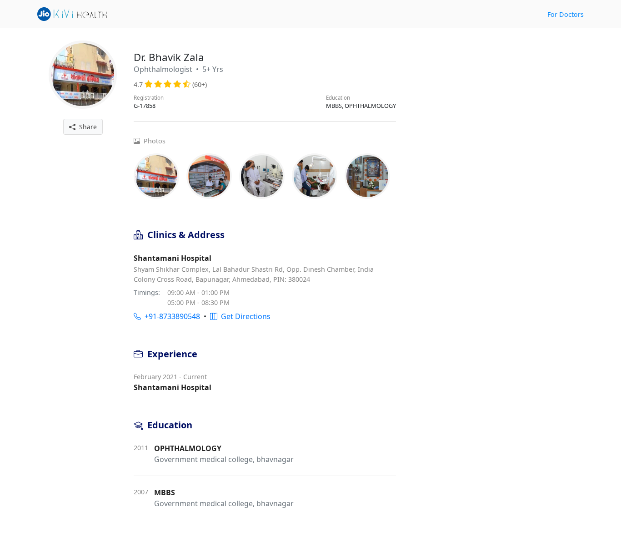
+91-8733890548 (170, 316)
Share (86, 126)
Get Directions (243, 316)
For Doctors (565, 14)
